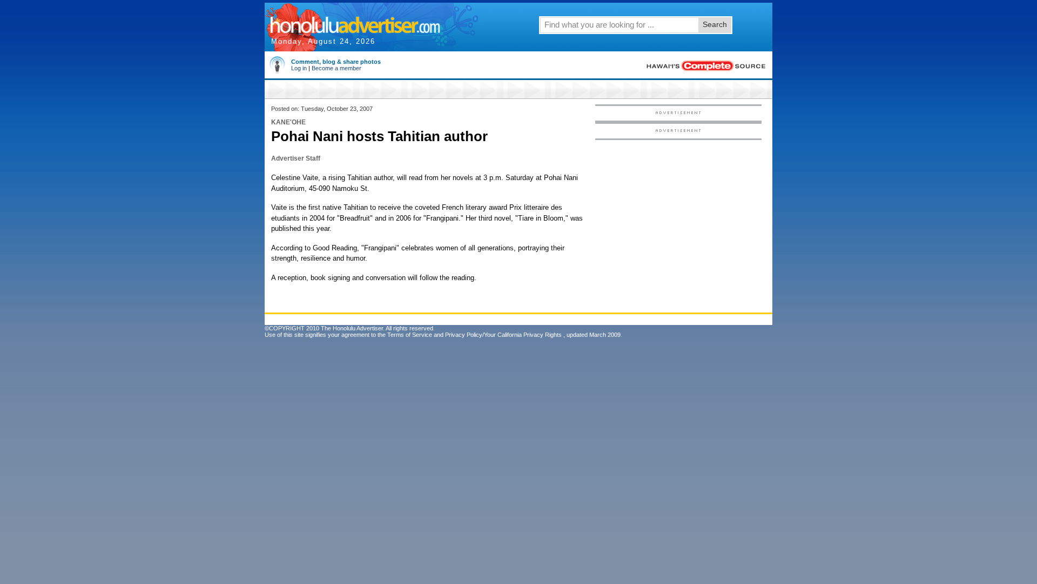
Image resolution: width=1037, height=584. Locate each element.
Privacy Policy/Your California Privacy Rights (503, 334)
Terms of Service (409, 334)
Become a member (336, 68)
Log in (299, 68)
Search (715, 24)
